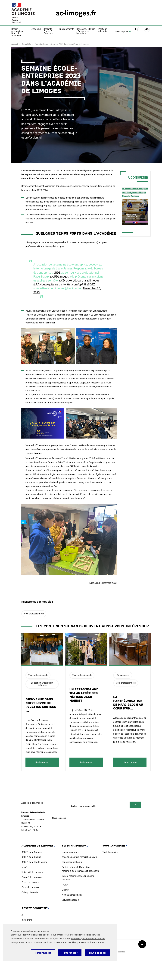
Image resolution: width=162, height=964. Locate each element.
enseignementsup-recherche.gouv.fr (79, 856)
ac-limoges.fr (76, 13)
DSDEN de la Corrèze (32, 851)
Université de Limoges (32, 872)
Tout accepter (97, 953)
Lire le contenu (42, 762)
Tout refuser (70, 953)
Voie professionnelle (34, 613)
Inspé (24, 867)
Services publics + (70, 899)
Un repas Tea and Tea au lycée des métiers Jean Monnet (83, 695)
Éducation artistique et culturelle (42, 683)
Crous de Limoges (30, 882)
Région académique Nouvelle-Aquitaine (17, 32)
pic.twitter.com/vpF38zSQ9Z (77, 284)
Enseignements (66, 29)
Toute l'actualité (110, 851)
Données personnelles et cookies (88, 938)
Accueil (14, 44)
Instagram (27, 919)
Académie (36, 29)
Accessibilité (147, 29)
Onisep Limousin (30, 892)
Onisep (65, 889)
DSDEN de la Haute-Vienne (34, 861)
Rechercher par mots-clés (83, 806)
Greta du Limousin (31, 887)
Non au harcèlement (72, 894)
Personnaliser (43, 953)
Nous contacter (59, 817)
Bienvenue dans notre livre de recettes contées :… (40, 705)
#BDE (56, 272)
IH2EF (65, 884)
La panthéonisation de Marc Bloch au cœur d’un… (128, 702)
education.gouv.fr (70, 851)
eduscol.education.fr (72, 861)
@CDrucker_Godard (71, 280)
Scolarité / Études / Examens (48, 31)
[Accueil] (27, 13)
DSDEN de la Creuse (31, 856)
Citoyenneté (123, 674)
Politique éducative (103, 30)
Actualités (26, 44)
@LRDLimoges (59, 276)
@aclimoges (91, 280)
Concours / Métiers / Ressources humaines (85, 31)
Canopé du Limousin (32, 877)
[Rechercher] (136, 32)
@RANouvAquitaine (45, 284)
